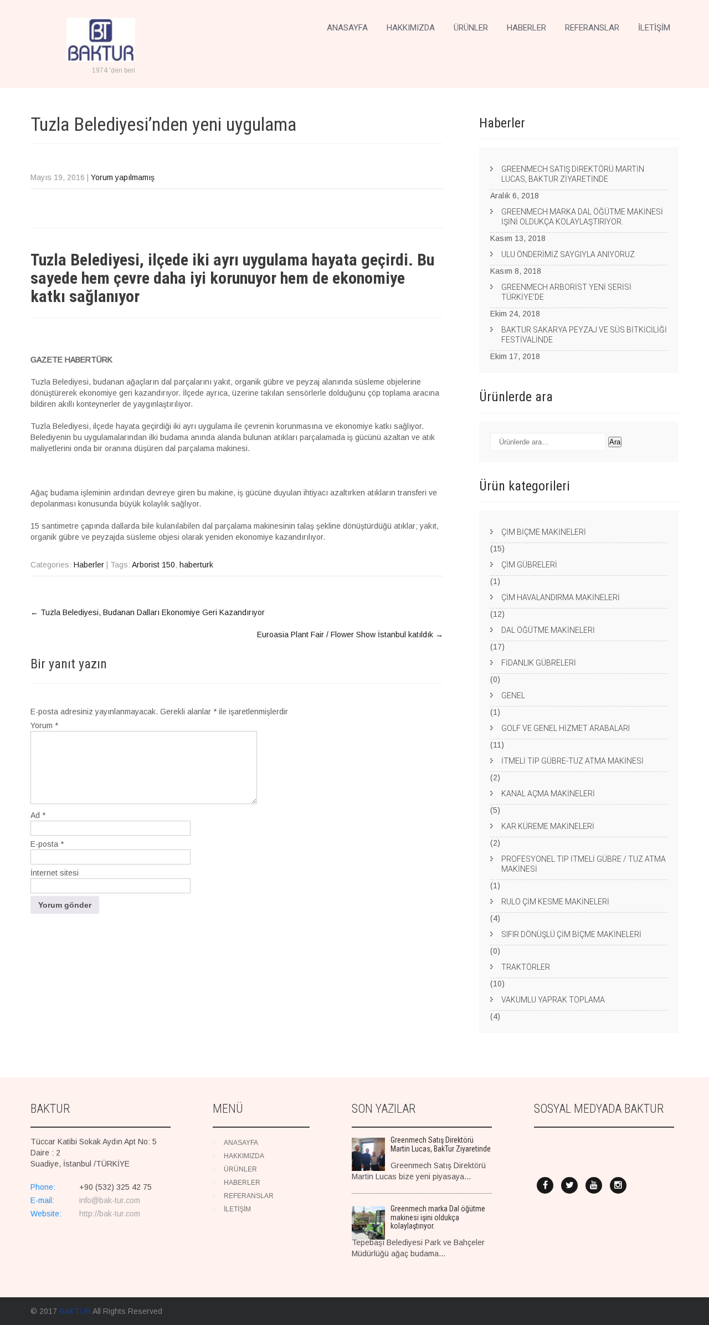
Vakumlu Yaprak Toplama (553, 999)
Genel (513, 695)
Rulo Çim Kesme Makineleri (555, 901)
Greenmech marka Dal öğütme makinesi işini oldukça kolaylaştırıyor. (582, 216)
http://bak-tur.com (109, 1213)
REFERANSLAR (592, 28)
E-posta (47, 844)
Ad (37, 815)
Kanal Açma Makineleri (548, 793)
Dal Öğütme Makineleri (548, 630)
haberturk (196, 564)
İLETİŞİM (654, 28)
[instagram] (618, 1185)
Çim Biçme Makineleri (543, 532)
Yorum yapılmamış (123, 177)
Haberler (89, 564)
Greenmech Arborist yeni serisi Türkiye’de (566, 292)
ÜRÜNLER (471, 28)
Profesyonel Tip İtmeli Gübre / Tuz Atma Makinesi (583, 864)
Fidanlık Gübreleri (538, 662)
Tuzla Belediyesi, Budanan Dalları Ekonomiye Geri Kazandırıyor (147, 612)
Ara (614, 442)
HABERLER (526, 28)
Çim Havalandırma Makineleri (560, 597)
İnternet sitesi (54, 872)
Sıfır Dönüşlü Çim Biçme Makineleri (571, 934)
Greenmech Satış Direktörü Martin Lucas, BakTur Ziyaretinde (572, 174)
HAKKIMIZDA (411, 28)
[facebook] (545, 1185)
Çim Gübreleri (529, 564)
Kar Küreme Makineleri (547, 826)
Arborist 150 (153, 564)
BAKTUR (75, 1311)
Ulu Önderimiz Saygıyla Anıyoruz (568, 254)
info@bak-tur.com (109, 1200)
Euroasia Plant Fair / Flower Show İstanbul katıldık (350, 634)
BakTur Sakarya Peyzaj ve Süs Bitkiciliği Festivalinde (584, 334)
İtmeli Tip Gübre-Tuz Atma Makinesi (572, 760)
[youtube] (593, 1185)
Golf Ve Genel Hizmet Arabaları (565, 728)
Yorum (44, 725)
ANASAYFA (347, 28)
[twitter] (569, 1185)
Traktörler (525, 967)
